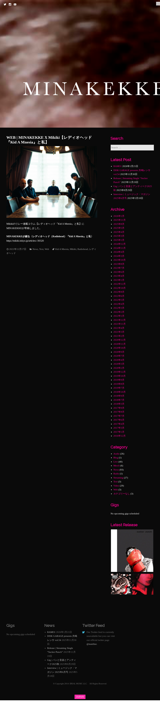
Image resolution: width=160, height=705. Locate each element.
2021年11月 (119, 324)
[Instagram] (10, 4)
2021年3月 (118, 332)
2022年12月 (119, 284)
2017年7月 (118, 416)
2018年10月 (119, 392)
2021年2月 (118, 336)
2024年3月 (118, 256)
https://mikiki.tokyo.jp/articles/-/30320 (25, 240)
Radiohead (83, 249)
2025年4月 (118, 232)
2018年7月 (118, 400)
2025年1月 (118, 240)
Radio (116, 473)
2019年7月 (118, 388)
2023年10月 (119, 260)
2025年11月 (119, 220)
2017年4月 (118, 424)
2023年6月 (118, 272)
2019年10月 (119, 376)
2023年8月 (118, 264)
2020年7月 (118, 356)
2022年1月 (118, 316)
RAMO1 (117, 166)
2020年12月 (119, 340)
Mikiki (73, 249)
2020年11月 (119, 344)
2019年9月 (118, 380)
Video (116, 485)
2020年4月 (118, 360)
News (35, 249)
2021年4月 (118, 328)
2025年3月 (118, 236)
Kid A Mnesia (62, 249)
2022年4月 (118, 304)
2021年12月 (119, 320)
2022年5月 (118, 300)
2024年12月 (119, 244)
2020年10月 (119, 348)
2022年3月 (118, 308)
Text (41, 249)
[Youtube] (15, 4)
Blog (115, 457)
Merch (116, 465)
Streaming (118, 477)
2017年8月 (118, 412)
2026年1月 (118, 216)
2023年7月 (118, 268)
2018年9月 (118, 396)
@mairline (92, 644)
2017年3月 (118, 428)
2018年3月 (118, 404)
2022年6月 (118, 296)
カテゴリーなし (121, 493)
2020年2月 (118, 368)
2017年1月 (118, 432)
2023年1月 (118, 280)
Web (47, 249)
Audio (116, 453)
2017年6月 (118, 420)
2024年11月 (119, 248)
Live (115, 461)
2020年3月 (118, 364)
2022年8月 (118, 292)
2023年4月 (118, 276)
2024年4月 (118, 252)
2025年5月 (118, 228)
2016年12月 (119, 436)
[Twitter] (5, 4)
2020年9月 (118, 352)
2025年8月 (118, 224)
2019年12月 (119, 372)
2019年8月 (118, 384)
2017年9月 (118, 408)
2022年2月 (118, 312)
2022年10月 (119, 288)
